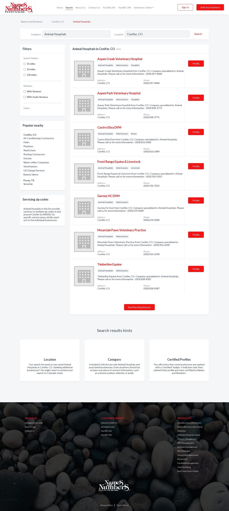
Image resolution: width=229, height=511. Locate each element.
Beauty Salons (30, 174)
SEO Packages (183, 451)
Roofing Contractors (34, 154)
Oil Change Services (34, 170)
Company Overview (34, 423)
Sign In (185, 7)
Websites (181, 431)
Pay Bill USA (109, 7)
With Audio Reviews (37, 96)
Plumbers (28, 146)
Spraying (28, 183)
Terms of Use (123, 505)
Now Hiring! (30, 427)
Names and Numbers (32, 21)
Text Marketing (184, 467)
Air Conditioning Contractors (38, 138)
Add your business (210, 7)
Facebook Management (187, 463)
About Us (80, 7)
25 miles (31, 63)
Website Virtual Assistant (188, 435)
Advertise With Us (109, 423)
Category (36, 34)
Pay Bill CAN (124, 7)
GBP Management (185, 443)
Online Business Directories (190, 427)
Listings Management (187, 439)
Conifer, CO (58, 21)
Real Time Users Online (188, 471)
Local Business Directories (189, 423)
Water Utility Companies (36, 162)
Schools (27, 158)
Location (119, 34)
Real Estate (29, 150)
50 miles (31, 69)
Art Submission (108, 427)
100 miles (32, 74)
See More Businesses (139, 307)
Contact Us (94, 7)
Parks (26, 142)
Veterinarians (30, 166)
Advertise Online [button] (143, 7)
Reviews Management (187, 447)
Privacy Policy (106, 505)
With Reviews (34, 91)
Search (69, 7)
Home (60, 7)
